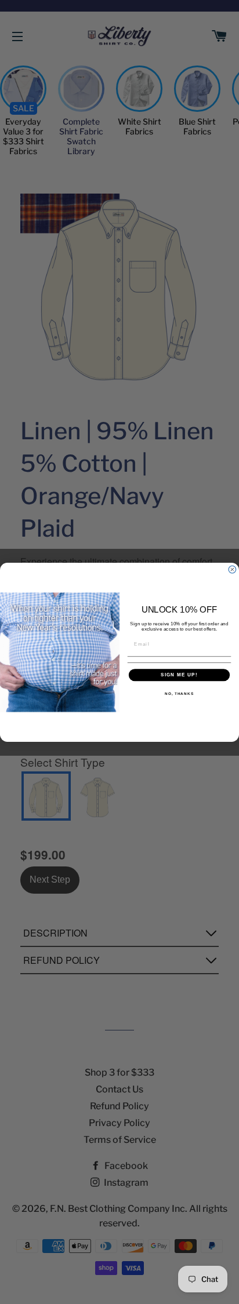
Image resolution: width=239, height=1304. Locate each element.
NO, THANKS (179, 693)
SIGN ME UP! (179, 675)
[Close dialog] (232, 569)
